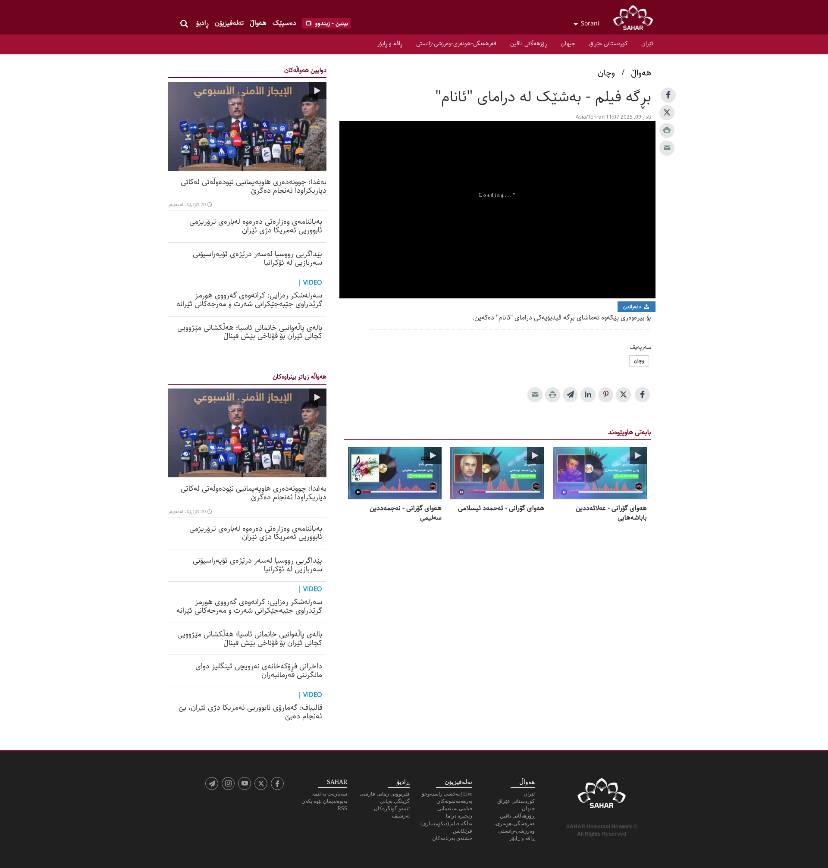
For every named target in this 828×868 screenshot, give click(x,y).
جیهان (568, 43)
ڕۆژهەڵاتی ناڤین (528, 43)
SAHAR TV (602, 795)
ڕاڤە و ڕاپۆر (389, 43)
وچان (606, 73)
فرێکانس (462, 831)
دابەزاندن (633, 307)
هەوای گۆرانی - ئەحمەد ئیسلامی (501, 508)
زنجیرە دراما (459, 816)
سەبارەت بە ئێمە (329, 794)
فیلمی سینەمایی (454, 808)
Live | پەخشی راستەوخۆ (447, 794)
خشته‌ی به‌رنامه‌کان (452, 838)
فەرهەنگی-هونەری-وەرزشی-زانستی (456, 43)
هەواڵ (258, 23)
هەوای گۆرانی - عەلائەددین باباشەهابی (611, 513)
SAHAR (636, 19)
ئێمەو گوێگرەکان (392, 808)
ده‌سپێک (284, 23)
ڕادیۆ (202, 23)
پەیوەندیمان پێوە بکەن (324, 801)
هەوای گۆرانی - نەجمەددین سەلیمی (406, 513)
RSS (342, 808)
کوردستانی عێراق (608, 43)
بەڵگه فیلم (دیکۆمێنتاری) (446, 824)
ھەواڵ (641, 73)
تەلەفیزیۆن (229, 23)
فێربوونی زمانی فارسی (385, 794)
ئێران (647, 43)
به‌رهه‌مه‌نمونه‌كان (454, 801)
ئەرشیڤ (401, 816)
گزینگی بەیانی (395, 801)
